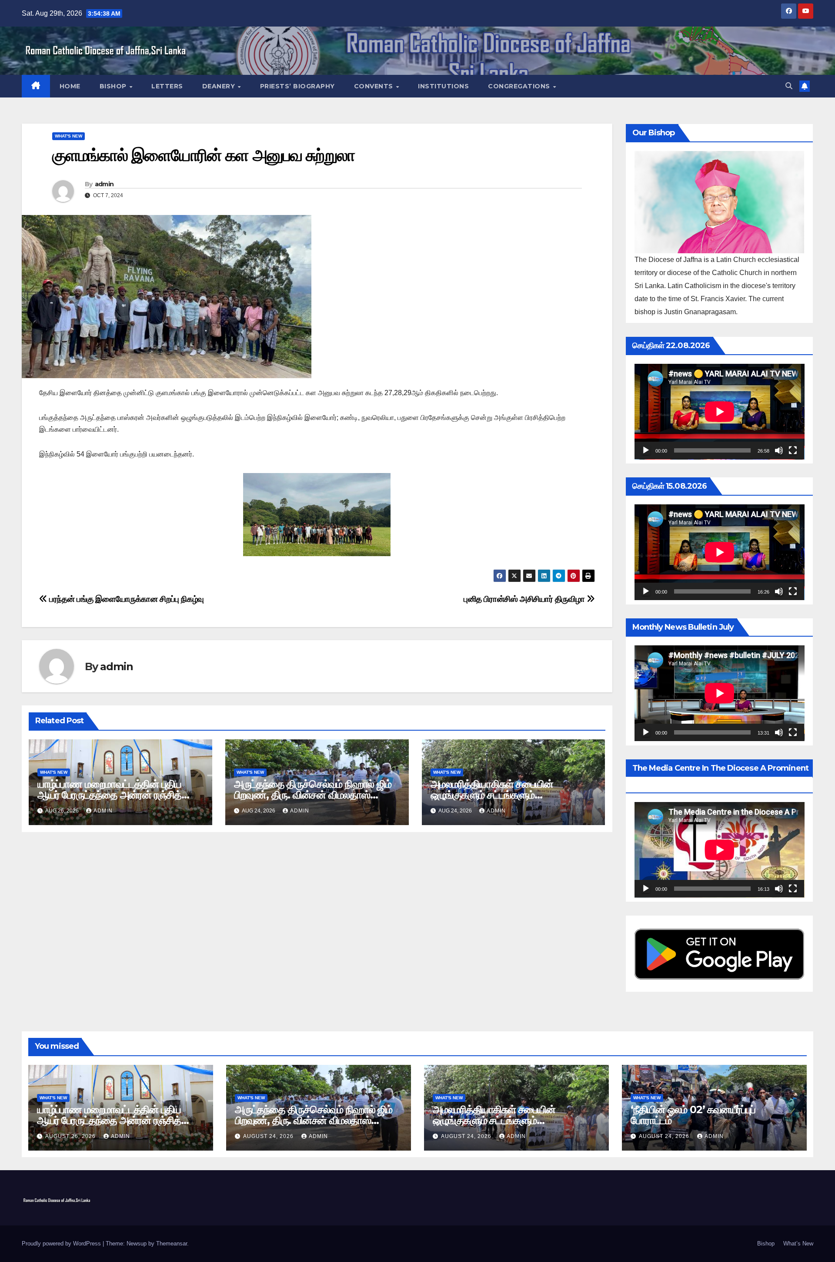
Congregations (520, 86)
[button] (788, 86)
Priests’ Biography (297, 86)
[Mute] (779, 450)
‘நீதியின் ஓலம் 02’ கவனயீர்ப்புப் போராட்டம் (693, 1115)
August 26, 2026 (71, 1136)
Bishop (114, 86)
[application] (720, 412)
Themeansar (171, 1243)
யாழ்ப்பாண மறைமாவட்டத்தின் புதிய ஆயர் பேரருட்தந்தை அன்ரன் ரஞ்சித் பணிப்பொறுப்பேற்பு (109, 795)
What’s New (798, 1243)
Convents (374, 86)
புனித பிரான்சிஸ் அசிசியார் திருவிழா (525, 599)
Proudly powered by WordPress (62, 1243)
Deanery (219, 86)
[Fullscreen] (792, 450)
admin (104, 184)
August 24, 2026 (269, 1136)
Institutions (443, 86)
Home (70, 86)
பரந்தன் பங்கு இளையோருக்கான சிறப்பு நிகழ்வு (125, 599)
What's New (68, 136)
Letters (167, 86)
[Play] (645, 450)
